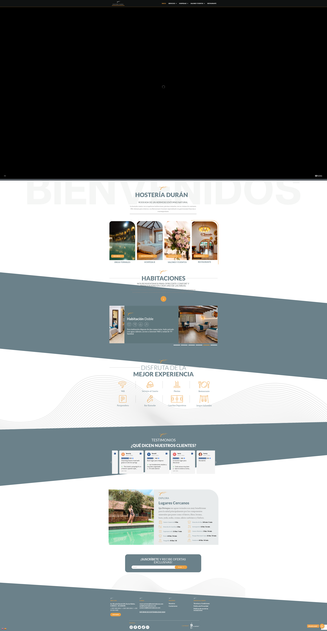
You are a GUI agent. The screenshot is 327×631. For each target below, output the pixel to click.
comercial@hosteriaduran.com (149, 608)
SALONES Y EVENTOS (177, 262)
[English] (3, 628)
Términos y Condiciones (202, 603)
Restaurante (211, 3)
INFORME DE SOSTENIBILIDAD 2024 (152, 612)
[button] (216, 462)
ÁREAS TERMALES (122, 262)
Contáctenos (173, 606)
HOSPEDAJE (149, 262)
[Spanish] (5, 628)
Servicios (171, 3)
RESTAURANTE (204, 262)
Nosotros (172, 603)
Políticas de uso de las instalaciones (201, 609)
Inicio (164, 3)
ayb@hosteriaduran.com (147, 606)
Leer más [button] (117, 471)
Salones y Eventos (197, 3)
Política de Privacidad (201, 606)
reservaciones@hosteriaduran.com (151, 604)
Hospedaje (182, 3)
